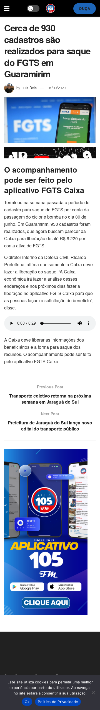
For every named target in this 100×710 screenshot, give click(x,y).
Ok (27, 701)
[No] (93, 692)
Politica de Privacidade (58, 701)
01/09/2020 (57, 87)
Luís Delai (29, 87)
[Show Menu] (6, 8)
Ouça (84, 8)
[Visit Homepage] (50, 8)
